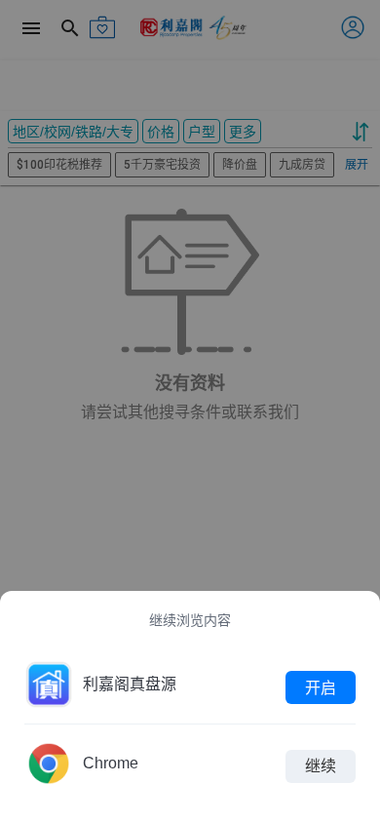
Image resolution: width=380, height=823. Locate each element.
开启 (320, 687)
